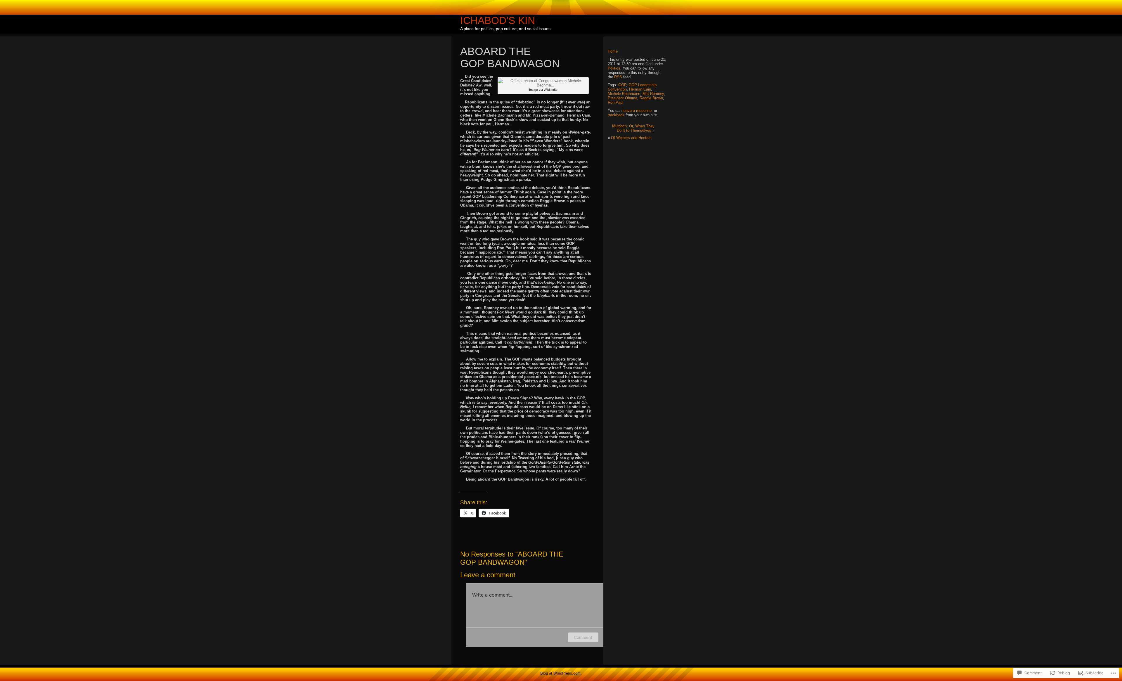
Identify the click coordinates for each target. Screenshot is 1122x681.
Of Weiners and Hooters (631, 138)
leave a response (637, 110)
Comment (583, 637)
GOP (622, 85)
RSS (618, 77)
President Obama (622, 98)
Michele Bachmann (624, 93)
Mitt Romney (653, 93)
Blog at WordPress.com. (561, 673)
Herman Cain (640, 89)
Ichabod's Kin (497, 20)
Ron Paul (615, 102)
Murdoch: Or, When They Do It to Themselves (633, 128)
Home (613, 51)
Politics (614, 68)
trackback (616, 115)
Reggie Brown (651, 98)
